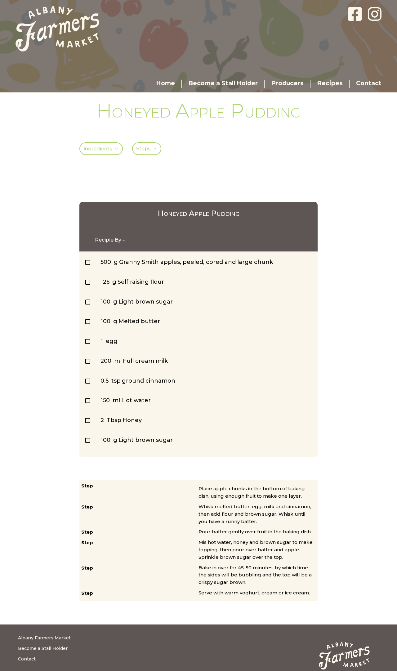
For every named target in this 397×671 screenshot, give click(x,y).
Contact (368, 83)
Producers (287, 83)
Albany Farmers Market (44, 638)
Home (165, 83)
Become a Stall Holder (223, 83)
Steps (143, 149)
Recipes (330, 83)
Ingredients (97, 149)
